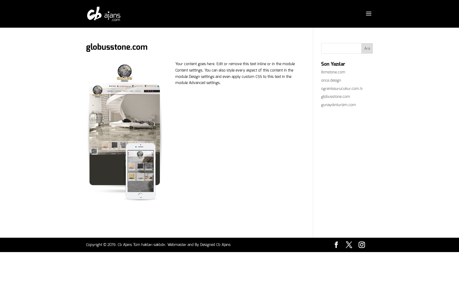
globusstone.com (335, 96)
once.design (331, 80)
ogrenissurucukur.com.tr (342, 88)
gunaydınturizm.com (338, 104)
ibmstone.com (333, 72)
